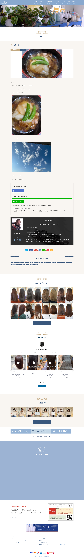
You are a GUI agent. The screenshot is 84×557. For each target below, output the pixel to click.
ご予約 (68, 1)
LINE (40, 250)
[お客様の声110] (22, 417)
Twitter (26, 250)
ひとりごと (33, 262)
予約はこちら (18, 190)
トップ (12, 537)
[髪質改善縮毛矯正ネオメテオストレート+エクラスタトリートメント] (65, 302)
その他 (23, 49)
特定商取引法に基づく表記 (45, 544)
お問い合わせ (42, 540)
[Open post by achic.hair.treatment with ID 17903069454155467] (65, 362)
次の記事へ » (69, 256)
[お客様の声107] (45, 417)
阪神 (36, 264)
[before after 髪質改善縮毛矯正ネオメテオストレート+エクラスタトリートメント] (34, 302)
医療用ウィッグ (15, 264)
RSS (47, 250)
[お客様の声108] (38, 417)
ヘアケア (69, 262)
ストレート (52, 262)
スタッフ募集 (28, 537)
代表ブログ (27, 540)
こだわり (36, 1)
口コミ (22, 264)
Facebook (31, 250)
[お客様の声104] (69, 417)
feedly (51, 250)
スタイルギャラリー (48, 1)
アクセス (73, 1)
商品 (27, 264)
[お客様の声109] (30, 417)
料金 (41, 1)
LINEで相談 (19, 201)
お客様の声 (63, 1)
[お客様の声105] (61, 417)
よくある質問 (42, 538)
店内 (32, 264)
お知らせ (21, 262)
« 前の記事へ (14, 256)
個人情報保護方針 (43, 542)
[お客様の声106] (53, 417)
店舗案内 (41, 537)
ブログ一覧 (14, 262)
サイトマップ (42, 546)
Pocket (44, 250)
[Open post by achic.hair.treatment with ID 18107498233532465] (34, 362)
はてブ (36, 250)
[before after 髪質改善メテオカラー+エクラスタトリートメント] (18, 302)
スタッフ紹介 (56, 1)
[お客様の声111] (14, 417)
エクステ (40, 262)
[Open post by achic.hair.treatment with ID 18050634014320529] (18, 362)
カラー (46, 262)
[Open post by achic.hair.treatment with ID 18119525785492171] (49, 362)
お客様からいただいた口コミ (43, 436)
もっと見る (42, 323)
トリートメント (60, 262)
